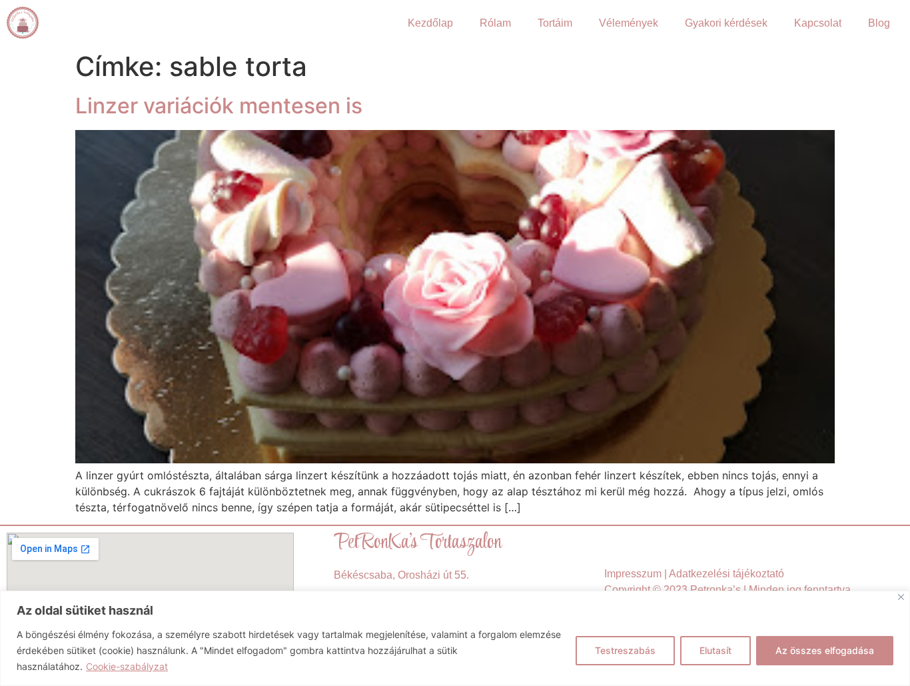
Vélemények (628, 23)
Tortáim (555, 23)
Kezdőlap (430, 23)
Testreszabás (625, 650)
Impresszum (633, 573)
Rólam (495, 23)
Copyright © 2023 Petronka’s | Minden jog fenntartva (727, 589)
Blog (879, 23)
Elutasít (715, 650)
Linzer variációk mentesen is (218, 106)
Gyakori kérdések (726, 23)
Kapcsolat (817, 23)
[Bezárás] (901, 597)
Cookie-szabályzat (127, 666)
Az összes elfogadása (824, 650)
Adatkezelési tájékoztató (726, 573)
